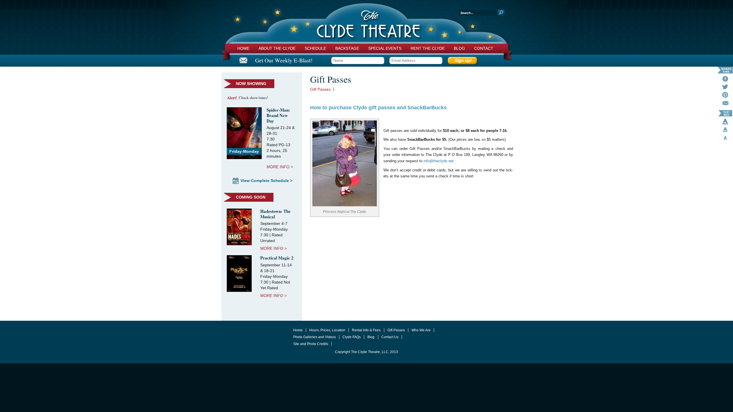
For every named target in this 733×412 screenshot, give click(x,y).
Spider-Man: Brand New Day (278, 115)
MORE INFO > (280, 167)
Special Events (384, 48)
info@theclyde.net (438, 161)
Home (243, 48)
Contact (483, 48)
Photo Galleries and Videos (314, 337)
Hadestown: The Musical (275, 214)
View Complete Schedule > (266, 180)
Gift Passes (320, 89)
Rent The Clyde (428, 48)
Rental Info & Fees (366, 330)
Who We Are (421, 330)
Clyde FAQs (351, 337)
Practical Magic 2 (276, 258)
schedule (315, 48)
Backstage (347, 48)
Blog (459, 48)
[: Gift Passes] (725, 104)
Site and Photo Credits (310, 344)
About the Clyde (277, 48)
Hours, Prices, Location (327, 330)
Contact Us (390, 337)
